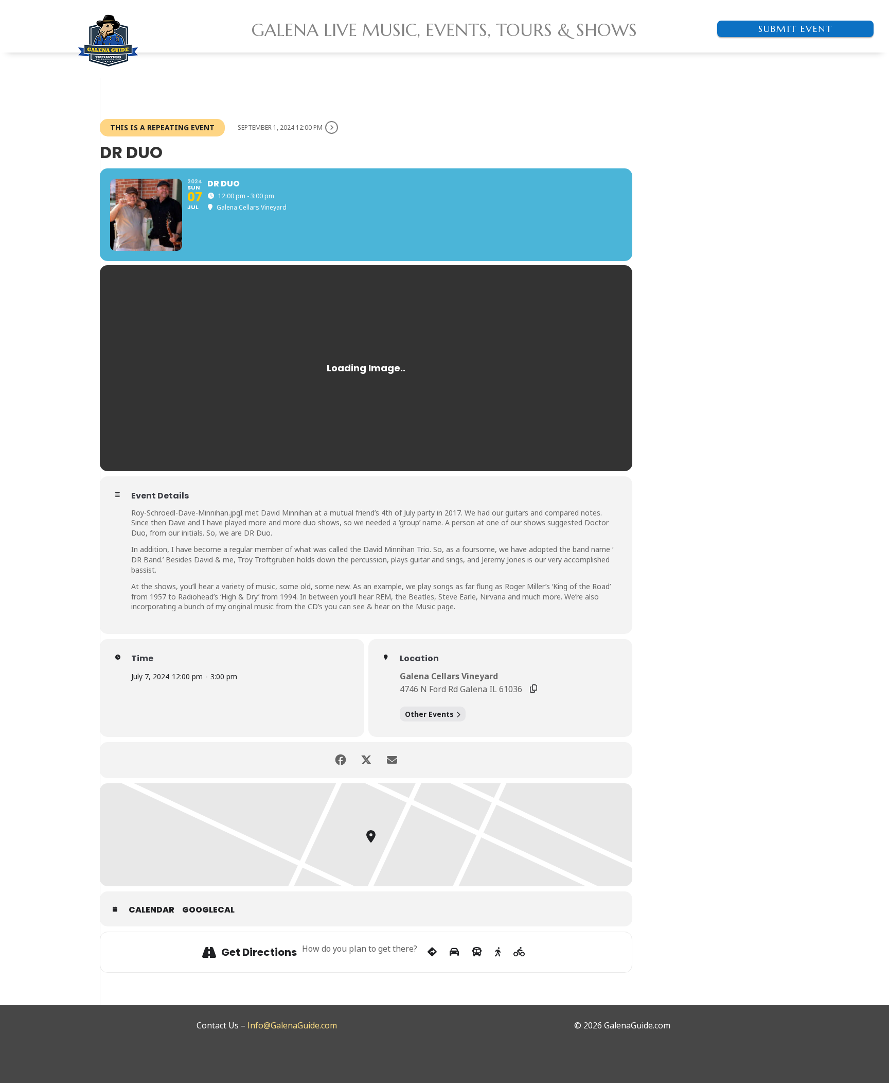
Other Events (429, 714)
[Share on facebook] (340, 760)
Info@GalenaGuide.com (292, 1025)
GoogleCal (208, 910)
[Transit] (477, 952)
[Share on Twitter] (366, 760)
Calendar (151, 910)
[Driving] (454, 952)
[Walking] (498, 952)
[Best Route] (432, 952)
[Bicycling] (519, 952)
